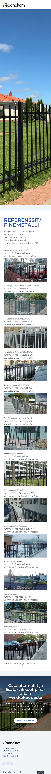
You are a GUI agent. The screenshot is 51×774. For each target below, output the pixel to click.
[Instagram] (3, 763)
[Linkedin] (11, 763)
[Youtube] (7, 763)
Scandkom (8, 772)
